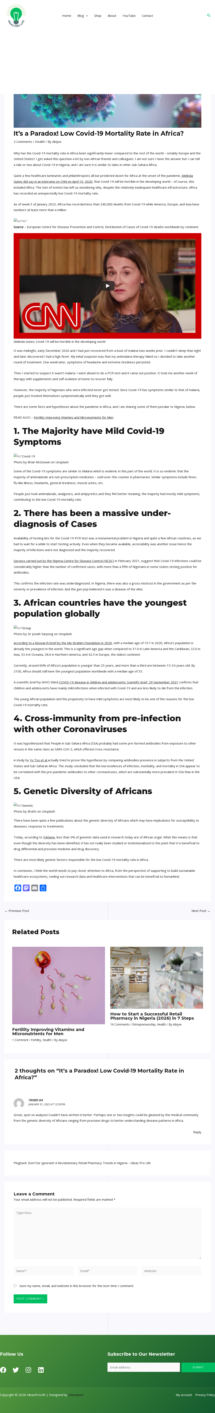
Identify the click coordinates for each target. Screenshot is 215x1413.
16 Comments (120, 1024)
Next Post (200, 910)
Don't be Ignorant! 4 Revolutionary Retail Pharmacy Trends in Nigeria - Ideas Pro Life (89, 1163)
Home (66, 15)
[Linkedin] (41, 1370)
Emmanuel (75, 1395)
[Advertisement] (107, 62)
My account (184, 1395)
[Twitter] (16, 1370)
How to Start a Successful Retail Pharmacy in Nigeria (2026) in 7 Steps (152, 1016)
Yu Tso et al (39, 760)
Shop (97, 15)
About (112, 15)
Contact (147, 15)
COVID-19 (66, 682)
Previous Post (17, 910)
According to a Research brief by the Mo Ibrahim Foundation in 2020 (63, 643)
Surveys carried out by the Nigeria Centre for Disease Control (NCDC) (64, 561)
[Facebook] (3, 1370)
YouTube (129, 15)
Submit (198, 1367)
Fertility (36, 1040)
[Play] (107, 286)
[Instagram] (28, 1370)
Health (40, 141)
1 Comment (20, 1040)
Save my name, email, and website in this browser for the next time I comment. (76, 1286)
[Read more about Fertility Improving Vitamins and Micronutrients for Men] (58, 985)
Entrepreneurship (143, 1024)
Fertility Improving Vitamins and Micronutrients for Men (73, 417)
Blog (80, 15)
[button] (86, 15)
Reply (197, 1132)
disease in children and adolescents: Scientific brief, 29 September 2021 (126, 682)
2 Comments (23, 141)
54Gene (49, 837)
